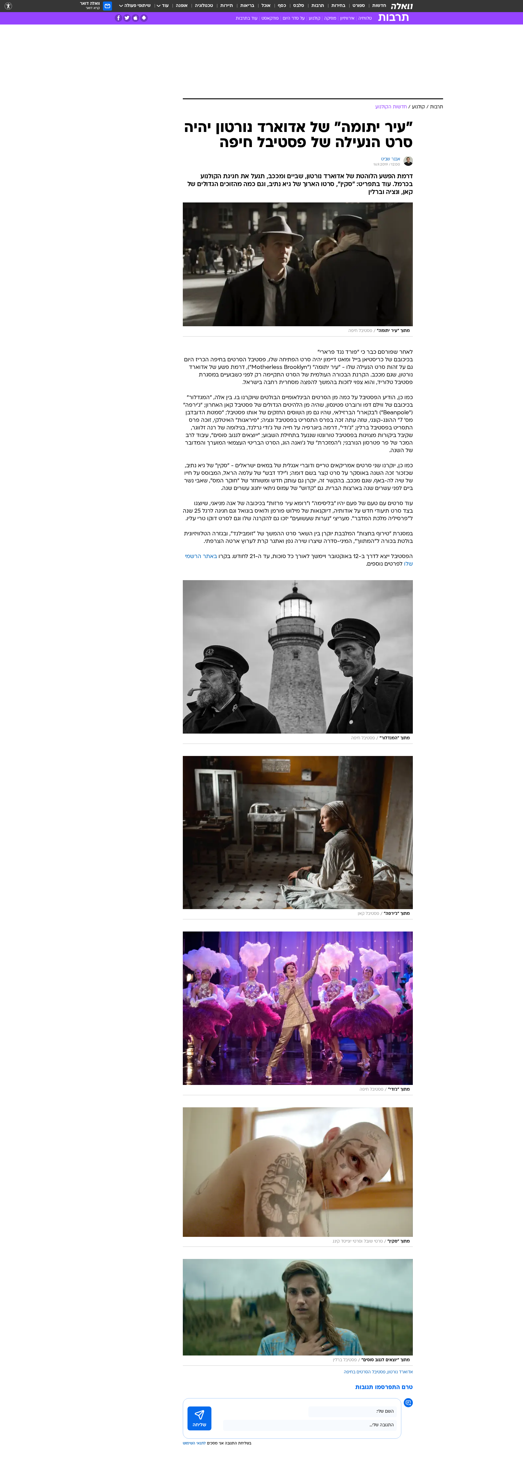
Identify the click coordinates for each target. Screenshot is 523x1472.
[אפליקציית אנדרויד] (144, 18)
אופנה (182, 6)
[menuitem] (375, 6)
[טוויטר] (127, 18)
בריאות (247, 6)
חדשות (379, 6)
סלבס (298, 6)
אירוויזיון (347, 19)
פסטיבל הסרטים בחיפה (365, 1372)
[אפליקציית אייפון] (135, 18)
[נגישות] (8, 6)
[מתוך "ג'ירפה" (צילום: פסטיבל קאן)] (298, 837)
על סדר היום (294, 19)
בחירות (338, 6)
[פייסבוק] (118, 18)
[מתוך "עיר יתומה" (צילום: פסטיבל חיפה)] (298, 269)
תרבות (317, 6)
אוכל (266, 6)
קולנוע (314, 19)
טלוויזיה (365, 19)
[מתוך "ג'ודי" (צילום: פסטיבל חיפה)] (298, 1013)
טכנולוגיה (204, 6)
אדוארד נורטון (400, 1372)
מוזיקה (330, 19)
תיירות (226, 6)
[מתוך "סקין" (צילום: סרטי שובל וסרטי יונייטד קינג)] (298, 1177)
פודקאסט (270, 19)
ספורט (359, 6)
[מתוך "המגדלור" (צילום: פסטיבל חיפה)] (298, 662)
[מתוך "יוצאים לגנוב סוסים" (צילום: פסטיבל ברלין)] (298, 1312)
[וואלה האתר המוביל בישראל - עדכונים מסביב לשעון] (402, 6)
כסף (282, 6)
